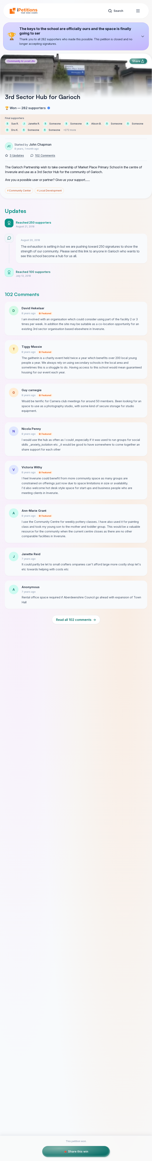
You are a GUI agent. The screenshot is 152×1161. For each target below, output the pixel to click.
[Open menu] (138, 11)
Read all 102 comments (76, 620)
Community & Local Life (21, 61)
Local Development (49, 190)
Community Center (19, 190)
